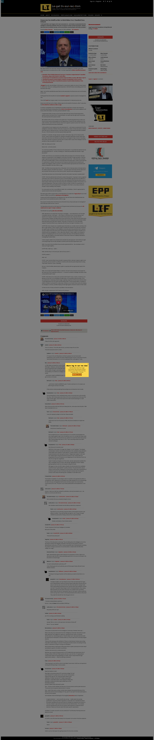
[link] (77, 364)
